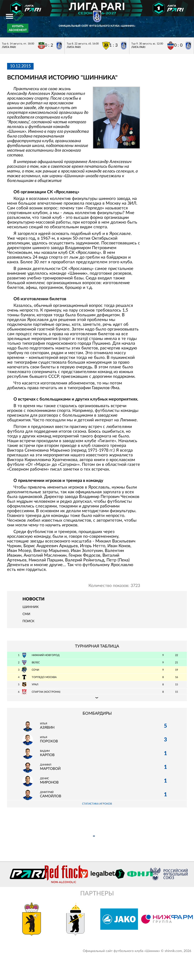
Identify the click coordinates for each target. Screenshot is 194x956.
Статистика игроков (97, 803)
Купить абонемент (18, 28)
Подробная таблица (97, 697)
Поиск (28, 621)
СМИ (26, 614)
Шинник (30, 607)
